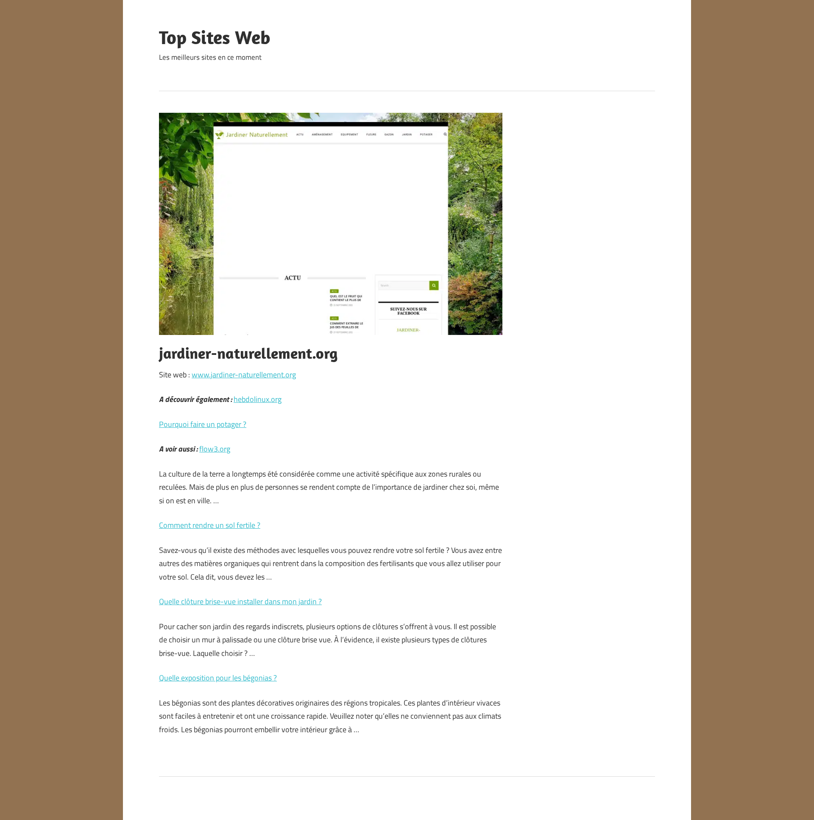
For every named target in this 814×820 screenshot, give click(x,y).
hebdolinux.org (258, 399)
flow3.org (214, 449)
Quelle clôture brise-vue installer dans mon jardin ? (240, 601)
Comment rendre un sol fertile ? (209, 525)
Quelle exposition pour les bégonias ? (218, 677)
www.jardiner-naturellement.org (244, 374)
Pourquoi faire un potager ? (202, 424)
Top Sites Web (214, 37)
